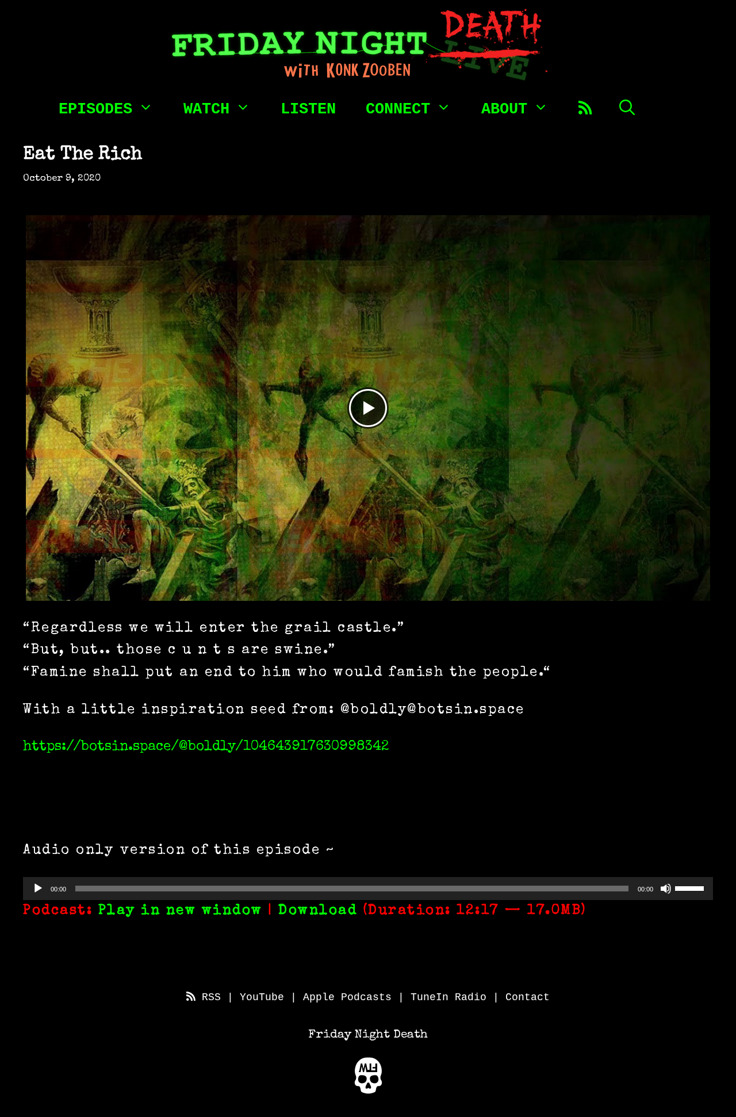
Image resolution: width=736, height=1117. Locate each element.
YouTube (262, 997)
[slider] (691, 887)
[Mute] (666, 888)
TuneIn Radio (448, 997)
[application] (368, 888)
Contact (527, 997)
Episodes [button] (95, 108)
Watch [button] (206, 108)
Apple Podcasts (347, 997)
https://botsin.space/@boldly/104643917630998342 (206, 747)
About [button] (504, 108)
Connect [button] (398, 108)
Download (317, 911)
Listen (308, 109)
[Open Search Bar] (627, 107)
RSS (208, 997)
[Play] (38, 888)
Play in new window (180, 911)
